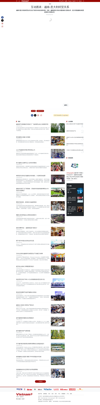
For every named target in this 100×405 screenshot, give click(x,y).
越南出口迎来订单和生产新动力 (25, 305)
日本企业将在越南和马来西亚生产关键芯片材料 (29, 253)
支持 (52, 393)
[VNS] (47, 389)
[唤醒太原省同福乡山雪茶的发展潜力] (58, 218)
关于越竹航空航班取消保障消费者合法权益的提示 (30, 343)
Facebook (2, 17)
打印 (2, 23)
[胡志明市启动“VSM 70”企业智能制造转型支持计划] (58, 283)
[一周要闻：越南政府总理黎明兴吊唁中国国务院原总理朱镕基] (80, 199)
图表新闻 (70, 158)
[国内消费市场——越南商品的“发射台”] (58, 231)
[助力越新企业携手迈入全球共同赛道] (58, 166)
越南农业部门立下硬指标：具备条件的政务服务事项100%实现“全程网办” (32, 189)
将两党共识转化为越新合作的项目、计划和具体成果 (30, 175)
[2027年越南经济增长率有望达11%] (58, 153)
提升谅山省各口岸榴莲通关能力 (25, 266)
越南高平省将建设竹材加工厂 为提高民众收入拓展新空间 (32, 124)
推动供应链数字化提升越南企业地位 (26, 292)
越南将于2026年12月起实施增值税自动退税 (74, 138)
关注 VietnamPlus (58, 115)
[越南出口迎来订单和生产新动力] (58, 308)
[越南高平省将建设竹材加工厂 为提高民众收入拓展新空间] (58, 128)
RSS (49, 393)
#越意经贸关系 (40, 110)
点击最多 (70, 121)
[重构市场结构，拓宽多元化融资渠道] (58, 205)
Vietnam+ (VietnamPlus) (25, 1)
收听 (70, 192)
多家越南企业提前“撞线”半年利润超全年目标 (28, 356)
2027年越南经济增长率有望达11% (25, 150)
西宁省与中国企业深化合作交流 (25, 240)
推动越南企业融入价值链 (23, 137)
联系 (71, 393)
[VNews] (24, 389)
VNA (59, 393)
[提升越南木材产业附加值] (58, 334)
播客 (70, 186)
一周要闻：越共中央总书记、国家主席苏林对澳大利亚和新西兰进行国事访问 (71, 209)
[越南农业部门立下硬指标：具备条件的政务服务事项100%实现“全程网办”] (58, 192)
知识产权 (40, 393)
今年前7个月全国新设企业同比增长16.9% (74, 150)
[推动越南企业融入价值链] (58, 140)
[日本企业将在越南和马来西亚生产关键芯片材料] (58, 257)
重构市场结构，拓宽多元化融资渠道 (26, 202)
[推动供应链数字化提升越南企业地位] (58, 296)
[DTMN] (64, 389)
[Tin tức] (29, 389)
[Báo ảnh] (72, 389)
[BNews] (35, 389)
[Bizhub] (40, 389)
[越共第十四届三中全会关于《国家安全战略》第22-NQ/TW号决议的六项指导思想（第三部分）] (75, 165)
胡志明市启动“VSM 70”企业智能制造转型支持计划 (30, 279)
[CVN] (56, 389)
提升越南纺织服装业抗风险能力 (25, 318)
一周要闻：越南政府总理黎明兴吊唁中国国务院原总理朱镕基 (71, 199)
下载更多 (40, 381)
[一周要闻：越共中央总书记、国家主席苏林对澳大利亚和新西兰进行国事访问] (80, 209)
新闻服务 (63, 393)
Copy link (2, 26)
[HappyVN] (80, 389)
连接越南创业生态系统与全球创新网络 (27, 369)
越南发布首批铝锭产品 (71, 130)
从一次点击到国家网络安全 (71, 189)
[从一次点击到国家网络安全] (80, 191)
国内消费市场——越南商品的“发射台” (26, 228)
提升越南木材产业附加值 (23, 331)
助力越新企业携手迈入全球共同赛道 (26, 163)
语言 (56, 393)
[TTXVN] (19, 389)
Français (70, 0)
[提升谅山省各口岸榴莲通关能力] (58, 270)
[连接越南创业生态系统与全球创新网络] (58, 373)
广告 (68, 393)
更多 (19, 121)
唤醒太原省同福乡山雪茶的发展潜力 (26, 215)
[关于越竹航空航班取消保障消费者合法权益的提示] (58, 347)
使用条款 (45, 393)
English (66, 0)
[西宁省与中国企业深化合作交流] (58, 244)
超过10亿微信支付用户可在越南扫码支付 (74, 123)
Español (74, 0)
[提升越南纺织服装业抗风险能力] (58, 321)
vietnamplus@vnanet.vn (48, 399)
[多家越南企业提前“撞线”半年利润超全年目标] (58, 360)
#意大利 (33, 110)
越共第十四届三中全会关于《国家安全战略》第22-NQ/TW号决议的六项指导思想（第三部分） (74, 175)
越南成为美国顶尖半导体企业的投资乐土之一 (74, 144)
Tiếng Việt (61, 0)
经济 (50, 3)
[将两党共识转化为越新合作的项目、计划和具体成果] (58, 179)
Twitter (2, 20)
